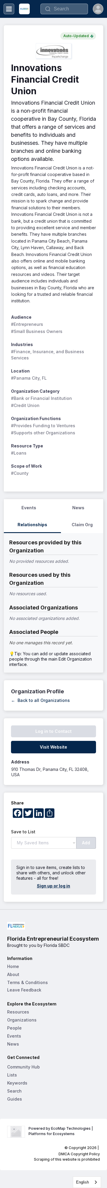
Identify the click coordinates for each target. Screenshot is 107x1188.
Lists (12, 1074)
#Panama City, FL (29, 378)
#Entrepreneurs (27, 324)
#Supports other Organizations (43, 432)
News (13, 1043)
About (13, 974)
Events (14, 1035)
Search (14, 1090)
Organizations (22, 1019)
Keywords (17, 1082)
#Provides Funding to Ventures (43, 425)
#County (20, 473)
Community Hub (23, 1066)
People (14, 1027)
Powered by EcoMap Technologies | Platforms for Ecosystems (61, 1131)
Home (13, 966)
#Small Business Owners (36, 331)
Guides (14, 1098)
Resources (18, 1011)
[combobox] (87, 1182)
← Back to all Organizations (40, 700)
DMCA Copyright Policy (79, 1154)
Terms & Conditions (27, 982)
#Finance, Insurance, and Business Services (48, 354)
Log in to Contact (53, 731)
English (82, 1182)
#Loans (18, 452)
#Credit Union (25, 405)
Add (86, 842)
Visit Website (53, 746)
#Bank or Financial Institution (41, 398)
